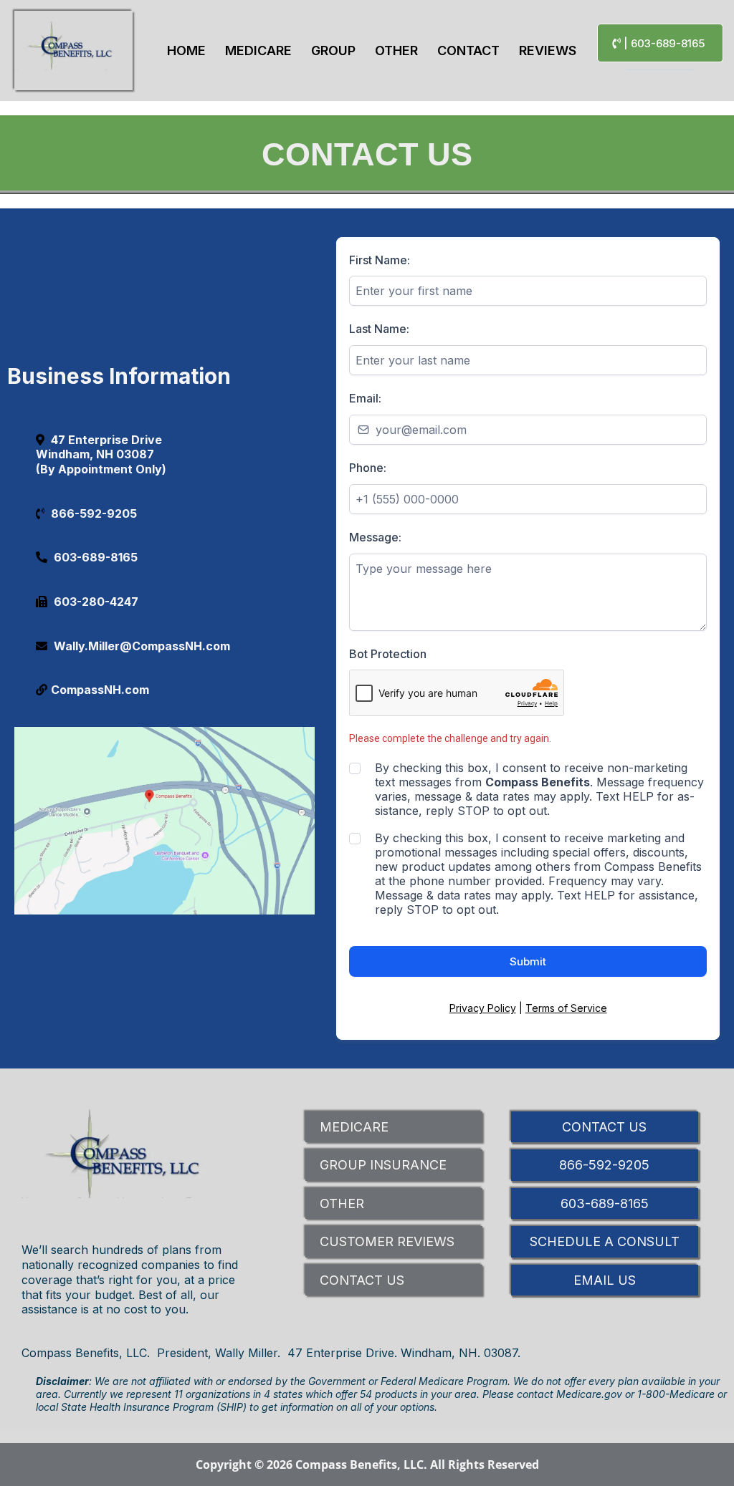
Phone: (367, 467)
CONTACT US (362, 1280)
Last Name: (379, 329)
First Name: (379, 260)
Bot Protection (387, 654)
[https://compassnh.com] (73, 50)
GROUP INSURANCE (383, 1164)
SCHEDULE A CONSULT (605, 1241)
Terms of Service (566, 1008)
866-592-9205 (604, 1164)
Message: (375, 537)
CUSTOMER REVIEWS (387, 1241)
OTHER (342, 1203)
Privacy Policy (482, 1008)
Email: (365, 398)
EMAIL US (604, 1280)
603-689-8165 (605, 1203)
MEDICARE (354, 1126)
